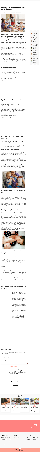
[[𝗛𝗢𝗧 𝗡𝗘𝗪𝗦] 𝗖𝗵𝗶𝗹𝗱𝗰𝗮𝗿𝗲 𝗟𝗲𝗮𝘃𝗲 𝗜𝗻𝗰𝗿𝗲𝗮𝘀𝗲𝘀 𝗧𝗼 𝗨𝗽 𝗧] (8, 429)
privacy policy (9, 441)
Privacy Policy (35, 439)
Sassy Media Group (35, 437)
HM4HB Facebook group (5, 146)
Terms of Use (34, 441)
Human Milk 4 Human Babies (15, 141)
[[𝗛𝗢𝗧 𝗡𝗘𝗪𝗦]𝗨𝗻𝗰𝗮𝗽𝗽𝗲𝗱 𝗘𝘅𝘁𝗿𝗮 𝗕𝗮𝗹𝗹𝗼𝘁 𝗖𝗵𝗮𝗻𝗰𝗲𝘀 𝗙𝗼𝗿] (3, 423)
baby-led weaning (16, 77)
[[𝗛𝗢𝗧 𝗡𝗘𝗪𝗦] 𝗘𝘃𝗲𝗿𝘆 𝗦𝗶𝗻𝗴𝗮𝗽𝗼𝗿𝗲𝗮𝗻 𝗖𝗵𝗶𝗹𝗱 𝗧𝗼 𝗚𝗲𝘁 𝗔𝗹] (3, 429)
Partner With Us (29, 439)
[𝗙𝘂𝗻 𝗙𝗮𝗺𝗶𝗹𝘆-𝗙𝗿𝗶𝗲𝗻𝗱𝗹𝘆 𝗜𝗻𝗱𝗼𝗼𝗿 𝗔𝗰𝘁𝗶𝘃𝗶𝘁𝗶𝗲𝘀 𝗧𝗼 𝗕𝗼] (17, 426)
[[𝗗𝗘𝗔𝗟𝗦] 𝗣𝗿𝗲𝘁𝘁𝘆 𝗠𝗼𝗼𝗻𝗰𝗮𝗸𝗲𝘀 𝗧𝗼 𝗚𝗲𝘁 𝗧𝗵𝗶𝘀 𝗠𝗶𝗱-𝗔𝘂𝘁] (26, 429)
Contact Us (28, 441)
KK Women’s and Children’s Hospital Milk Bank (9, 357)
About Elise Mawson (13, 366)
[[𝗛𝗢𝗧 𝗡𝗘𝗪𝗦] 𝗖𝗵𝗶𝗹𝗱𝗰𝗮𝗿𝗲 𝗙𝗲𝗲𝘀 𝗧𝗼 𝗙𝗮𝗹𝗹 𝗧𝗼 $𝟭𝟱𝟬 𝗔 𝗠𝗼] (8, 423)
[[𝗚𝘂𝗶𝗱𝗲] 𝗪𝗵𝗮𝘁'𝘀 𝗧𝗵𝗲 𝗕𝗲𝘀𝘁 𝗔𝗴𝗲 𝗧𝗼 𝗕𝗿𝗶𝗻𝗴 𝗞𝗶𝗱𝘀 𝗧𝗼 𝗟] (26, 423)
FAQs (27, 437)
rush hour (22, 450)
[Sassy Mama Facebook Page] (31, 427)
